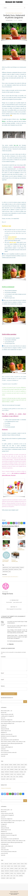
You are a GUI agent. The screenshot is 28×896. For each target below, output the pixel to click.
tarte (17, 776)
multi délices (7, 774)
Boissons (3, 712)
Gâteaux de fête (4, 728)
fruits (19, 769)
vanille (7, 878)
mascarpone (17, 771)
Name (2, 673)
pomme (8, 776)
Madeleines (3, 732)
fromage (16, 769)
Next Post (14, 608)
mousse (2, 774)
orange (23, 774)
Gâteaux (2, 727)
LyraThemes (15, 894)
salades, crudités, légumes (6, 747)
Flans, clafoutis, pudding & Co (7, 723)
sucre (14, 776)
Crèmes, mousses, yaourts (6, 714)
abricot (2, 764)
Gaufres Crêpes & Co (5, 730)
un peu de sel (3, 754)
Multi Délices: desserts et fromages (8, 736)
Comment (3, 656)
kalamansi (22, 567)
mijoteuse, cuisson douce (6, 734)
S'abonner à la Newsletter (6, 788)
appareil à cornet (5, 567)
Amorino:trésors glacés (19, 167)
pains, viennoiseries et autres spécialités (9, 739)
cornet (10, 567)
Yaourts (2, 756)
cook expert (23, 866)
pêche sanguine (5, 569)
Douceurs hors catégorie (6, 719)
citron (19, 866)
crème (2, 769)
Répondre (11, 644)
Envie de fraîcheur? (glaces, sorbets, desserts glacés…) (12, 721)
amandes (14, 764)
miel (25, 771)
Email (2, 679)
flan (5, 769)
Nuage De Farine (14, 2)
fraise (8, 769)
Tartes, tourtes (4, 750)
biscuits (22, 764)
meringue (21, 771)
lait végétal (11, 771)
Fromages (3, 725)
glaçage (2, 771)
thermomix (3, 878)
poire (5, 776)
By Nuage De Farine (9, 20)
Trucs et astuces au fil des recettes (8, 752)
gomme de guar (11, 238)
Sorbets (2, 748)
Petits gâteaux (4, 745)
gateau (23, 769)
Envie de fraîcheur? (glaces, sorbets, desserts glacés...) (14, 13)
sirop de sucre (16, 569)
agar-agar (6, 764)
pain (2, 776)
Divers (2, 718)
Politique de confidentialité (14, 893)
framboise (11, 769)
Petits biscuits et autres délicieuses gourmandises (11, 743)
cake (5, 866)
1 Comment (20, 20)
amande (10, 764)
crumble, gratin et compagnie (7, 716)
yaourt (11, 878)
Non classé (3, 738)
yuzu (9, 571)
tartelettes (21, 776)
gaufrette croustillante (15, 567)
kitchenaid (7, 771)
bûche (26, 764)
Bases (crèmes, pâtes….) (6, 710)
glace (26, 769)
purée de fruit (11, 569)
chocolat (15, 866)
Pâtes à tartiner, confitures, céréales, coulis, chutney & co (12, 741)
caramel (8, 866)
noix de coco (19, 774)
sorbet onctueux (5, 571)
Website (3, 686)
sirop (11, 776)
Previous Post (14, 601)
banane (18, 764)
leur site (16, 145)
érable (14, 878)
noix (15, 774)
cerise (12, 866)
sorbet (20, 569)
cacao (2, 866)
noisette (11, 774)
